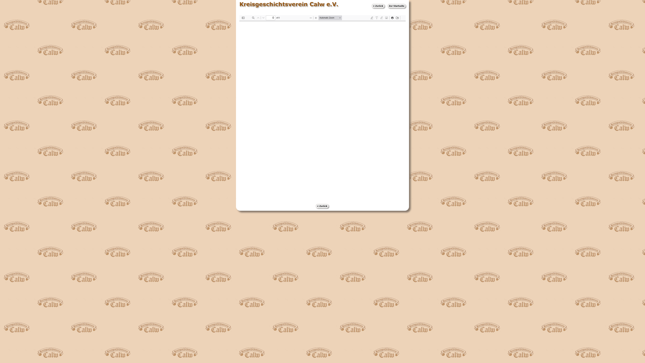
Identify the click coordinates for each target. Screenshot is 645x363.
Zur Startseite (396, 6)
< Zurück (378, 6)
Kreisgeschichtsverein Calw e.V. (288, 4)
